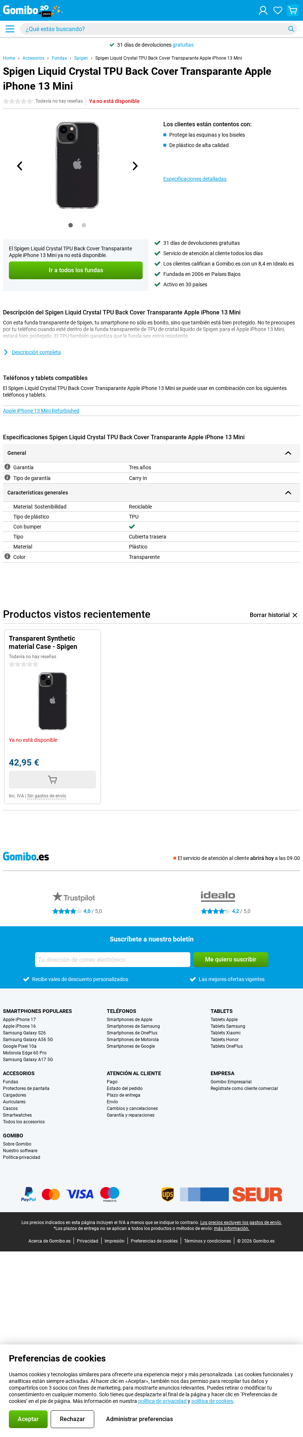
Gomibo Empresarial (231, 1081)
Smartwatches (17, 1115)
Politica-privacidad (21, 1157)
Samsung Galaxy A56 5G (28, 1039)
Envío (112, 1101)
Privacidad (87, 1241)
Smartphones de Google (131, 1046)
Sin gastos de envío (46, 795)
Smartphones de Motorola (133, 1039)
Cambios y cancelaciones (132, 1108)
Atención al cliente (134, 1073)
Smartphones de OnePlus (132, 1033)
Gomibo (13, 1135)
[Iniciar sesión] (263, 10)
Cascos (10, 1108)
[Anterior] (20, 166)
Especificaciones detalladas (195, 179)
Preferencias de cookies (154, 1241)
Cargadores (14, 1095)
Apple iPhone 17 (19, 1019)
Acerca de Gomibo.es (49, 1241)
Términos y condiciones (207, 1241)
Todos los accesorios (24, 1121)
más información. (231, 1228)
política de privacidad (162, 1401)
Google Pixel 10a (20, 1046)
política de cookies (212, 1401)
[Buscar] (291, 29)
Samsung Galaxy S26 (24, 1033)
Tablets (222, 1011)
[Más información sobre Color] (7, 556)
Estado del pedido (125, 1088)
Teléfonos (121, 1011)
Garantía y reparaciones (130, 1115)
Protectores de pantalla (26, 1088)
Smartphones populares (37, 1011)
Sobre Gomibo (17, 1144)
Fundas (59, 58)
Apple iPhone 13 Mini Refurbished (41, 411)
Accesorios (33, 58)
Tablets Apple (224, 1019)
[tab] (70, 225)
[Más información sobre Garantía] (7, 467)
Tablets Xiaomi (226, 1033)
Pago (112, 1081)
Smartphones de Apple (129, 1019)
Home (9, 58)
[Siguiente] (134, 166)
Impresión (115, 1241)
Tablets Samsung (228, 1026)
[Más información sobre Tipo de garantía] (7, 477)
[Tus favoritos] (277, 10)
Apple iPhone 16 (19, 1026)
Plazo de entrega (123, 1095)
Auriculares (14, 1101)
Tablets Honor (225, 1039)
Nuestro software (20, 1150)
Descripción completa (36, 352)
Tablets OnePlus (227, 1046)
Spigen (81, 58)
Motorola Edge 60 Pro (25, 1053)
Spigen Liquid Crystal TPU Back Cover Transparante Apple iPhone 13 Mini (168, 58)
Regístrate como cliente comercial (244, 1088)
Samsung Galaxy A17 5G (28, 1059)
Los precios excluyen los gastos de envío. (241, 1222)
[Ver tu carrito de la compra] (292, 10)
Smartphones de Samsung (133, 1026)
